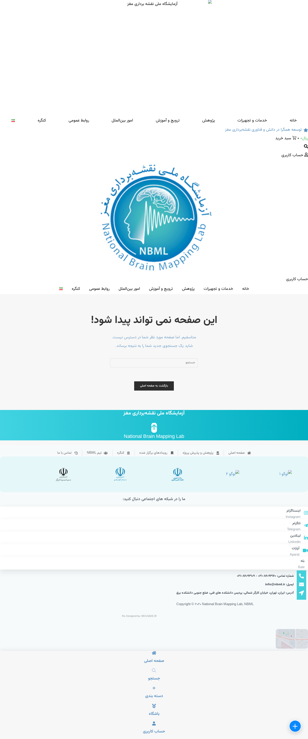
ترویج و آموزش (168, 120)
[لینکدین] (306, 538)
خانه (293, 120)
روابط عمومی (79, 120)
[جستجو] (154, 671)
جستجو (154, 678)
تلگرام (296, 523)
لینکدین (295, 535)
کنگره (42, 120)
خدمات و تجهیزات (252, 120)
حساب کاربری (154, 731)
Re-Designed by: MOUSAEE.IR (139, 616)
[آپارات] (305, 551)
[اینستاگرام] (306, 513)
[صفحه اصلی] (154, 653)
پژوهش (208, 120)
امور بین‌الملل (122, 120)
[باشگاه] (154, 706)
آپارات (295, 548)
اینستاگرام (294, 510)
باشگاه (154, 714)
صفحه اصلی (154, 661)
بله (303, 561)
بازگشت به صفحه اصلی (154, 386)
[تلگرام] (306, 526)
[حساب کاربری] (154, 724)
